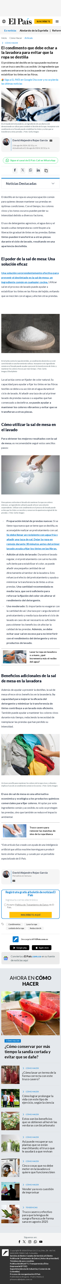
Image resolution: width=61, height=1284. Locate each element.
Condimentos (14, 924)
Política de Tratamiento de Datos (32, 904)
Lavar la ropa (31, 924)
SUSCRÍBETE (43, 21)
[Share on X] (22, 171)
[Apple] (41, 947)
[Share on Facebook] (15, 171)
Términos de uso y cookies (22, 1261)
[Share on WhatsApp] (30, 171)
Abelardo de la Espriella (34, 30)
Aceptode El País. (30, 906)
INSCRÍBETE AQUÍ (30, 914)
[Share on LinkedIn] (38, 171)
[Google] (19, 947)
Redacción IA (35, 928)
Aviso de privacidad (49, 1258)
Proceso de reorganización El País (25, 1274)
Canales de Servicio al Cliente (39, 1256)
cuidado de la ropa (16, 928)
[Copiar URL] (46, 171)
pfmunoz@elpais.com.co (21, 1279)
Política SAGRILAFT (19, 1263)
